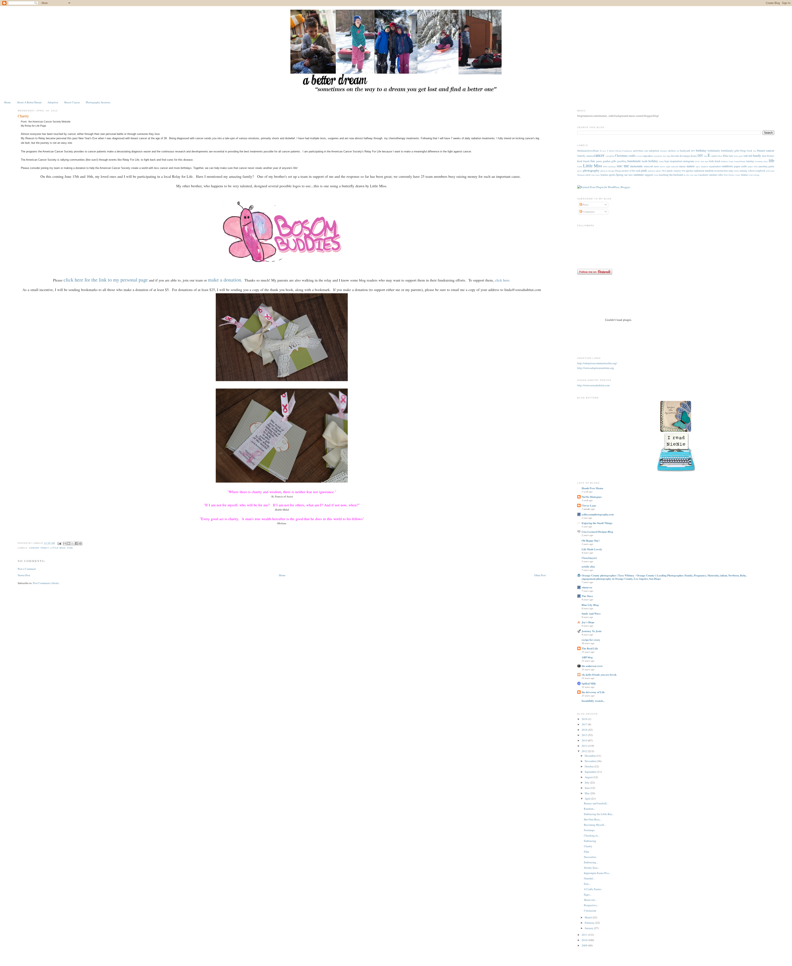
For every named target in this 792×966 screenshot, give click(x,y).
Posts (585, 204)
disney (694, 155)
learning (750, 161)
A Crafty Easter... (593, 889)
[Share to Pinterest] (80, 543)
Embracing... (591, 862)
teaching (664, 175)
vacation (703, 175)
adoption (654, 150)
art (678, 150)
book (749, 150)
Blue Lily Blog (590, 605)
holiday (653, 161)
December (590, 755)
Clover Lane (589, 505)
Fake (586, 851)
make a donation (224, 279)
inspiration (676, 161)
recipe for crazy (591, 640)
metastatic (636, 166)
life (771, 160)
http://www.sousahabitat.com (593, 385)
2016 (585, 730)
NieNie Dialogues (592, 497)
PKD (664, 170)
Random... (589, 808)
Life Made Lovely (592, 549)
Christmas (621, 155)
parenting (763, 166)
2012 (585, 751)
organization (715, 166)
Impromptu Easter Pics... (597, 873)
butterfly (581, 155)
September (591, 772)
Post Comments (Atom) (46, 583)
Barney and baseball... (596, 803)
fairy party (738, 155)
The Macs (587, 596)
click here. (502, 280)
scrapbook (760, 170)
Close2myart (589, 558)
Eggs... (587, 894)
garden (606, 161)
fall (750, 156)
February (590, 923)
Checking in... (592, 835)
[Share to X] (73, 543)
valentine (712, 174)
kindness (724, 161)
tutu (696, 174)
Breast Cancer (72, 102)
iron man (704, 161)
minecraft (648, 166)
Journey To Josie (592, 631)
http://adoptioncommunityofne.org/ (597, 363)
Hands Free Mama (592, 488)
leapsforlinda (739, 161)
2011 (585, 935)
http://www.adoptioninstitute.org (595, 368)
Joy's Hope (588, 622)
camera (589, 155)
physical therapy (607, 170)
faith (746, 155)
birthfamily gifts (730, 150)
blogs (743, 150)
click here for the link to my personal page (106, 279)
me (626, 165)
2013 (585, 746)
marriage (612, 166)
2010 (585, 940)
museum (674, 166)
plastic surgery (674, 170)
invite (697, 161)
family (45, 548)
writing (756, 174)
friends (586, 161)
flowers (770, 155)
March (589, 917)
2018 (585, 719)
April (588, 798)
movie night (665, 166)
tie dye (686, 174)
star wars (628, 174)
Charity (588, 846)
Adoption (52, 102)
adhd (646, 150)
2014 (585, 740)
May (587, 793)
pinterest (651, 170)
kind (717, 161)
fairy (731, 155)
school (751, 170)
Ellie (725, 156)
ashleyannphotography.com (598, 514)
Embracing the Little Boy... (599, 814)
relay (730, 170)
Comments (588, 211)
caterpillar (610, 155)
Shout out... (590, 900)
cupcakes (647, 156)
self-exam (770, 170)
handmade (634, 161)
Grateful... (589, 878)
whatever (587, 587)
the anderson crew (592, 666)
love (605, 166)
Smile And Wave (591, 613)
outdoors (727, 166)
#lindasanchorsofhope (588, 150)
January (589, 928)
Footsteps (589, 830)
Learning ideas (761, 161)
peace (579, 170)
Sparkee (604, 174)
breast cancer (765, 150)
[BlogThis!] (69, 543)
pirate (658, 170)
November (591, 761)
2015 (585, 735)
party (771, 166)
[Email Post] (59, 543)
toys (692, 174)
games (599, 161)
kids (711, 161)
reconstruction (721, 170)
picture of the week (631, 170)
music (682, 166)
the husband (676, 175)
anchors (672, 150)
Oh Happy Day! (591, 540)
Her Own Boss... (592, 819)
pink (70, 548)
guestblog (622, 161)
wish (750, 174)
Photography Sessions (98, 102)
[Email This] (65, 543)
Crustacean (590, 910)
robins (736, 170)
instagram (688, 161)
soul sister (595, 174)
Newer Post (24, 575)
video (720, 174)
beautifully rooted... (593, 701)
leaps (731, 161)
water (737, 174)
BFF (693, 150)
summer (638, 174)
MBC (620, 166)
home (661, 161)
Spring (619, 175)
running (743, 170)
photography (591, 170)
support (649, 175)
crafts (632, 155)
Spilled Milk (589, 683)
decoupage (685, 155)
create (639, 155)
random (709, 170)
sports (612, 175)
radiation (699, 170)
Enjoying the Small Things (597, 523)
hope (667, 161)
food (579, 161)
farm (764, 155)
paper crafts (740, 166)
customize (657, 155)
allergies (663, 150)
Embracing (590, 841)
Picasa (618, 170)
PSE (683, 170)
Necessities (590, 857)
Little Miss (58, 548)
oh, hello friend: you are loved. (599, 674)
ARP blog (587, 657)
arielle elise (588, 566)
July (587, 782)
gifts (613, 161)
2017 (585, 724)
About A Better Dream (29, 102)
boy (754, 150)
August (589, 777)
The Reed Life (590, 648)
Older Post (540, 575)
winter (744, 175)
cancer (34, 548)
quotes (689, 170)
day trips (666, 155)
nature (691, 166)
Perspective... (591, 905)
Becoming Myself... (595, 825)
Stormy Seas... (591, 867)
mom (656, 166)
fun (592, 161)
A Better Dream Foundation (619, 150)
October (589, 766)
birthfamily (714, 150)
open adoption (702, 166)
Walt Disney (729, 174)
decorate (675, 155)
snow (587, 174)
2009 (585, 945)
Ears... (587, 884)
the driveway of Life (593, 692)
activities (638, 150)
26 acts (603, 150)
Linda (579, 166)
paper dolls (753, 166)
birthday (701, 150)
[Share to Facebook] (76, 543)
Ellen (720, 155)
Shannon (581, 174)
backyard (685, 150)
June (587, 788)
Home (7, 102)
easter (714, 155)
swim (656, 174)
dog (705, 155)
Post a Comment (27, 569)
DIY (700, 155)
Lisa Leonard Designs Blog (597, 532)
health (645, 161)
